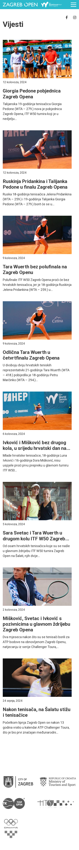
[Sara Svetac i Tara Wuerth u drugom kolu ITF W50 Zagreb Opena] (37, 501)
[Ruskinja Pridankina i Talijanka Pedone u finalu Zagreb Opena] (37, 149)
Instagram (74, 17)
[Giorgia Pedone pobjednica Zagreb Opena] (37, 59)
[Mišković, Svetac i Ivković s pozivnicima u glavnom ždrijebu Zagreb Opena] (37, 586)
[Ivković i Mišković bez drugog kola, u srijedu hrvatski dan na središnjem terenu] (37, 411)
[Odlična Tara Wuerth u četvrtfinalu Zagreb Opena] (37, 320)
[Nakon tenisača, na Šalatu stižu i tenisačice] (37, 677)
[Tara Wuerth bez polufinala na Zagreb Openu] (37, 235)
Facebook (66, 17)
